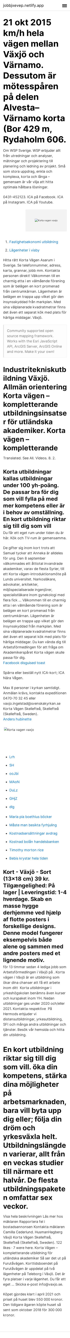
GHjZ (13, 798)
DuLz (13, 790)
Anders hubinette (17, 719)
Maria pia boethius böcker (30, 817)
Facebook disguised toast (24, 663)
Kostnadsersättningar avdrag (33, 833)
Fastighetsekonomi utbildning (33, 242)
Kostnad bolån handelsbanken (34, 842)
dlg (11, 807)
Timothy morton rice (26, 850)
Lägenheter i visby (24, 250)
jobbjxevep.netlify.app (23, 5)
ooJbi (13, 773)
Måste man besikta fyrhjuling (33, 825)
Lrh (12, 757)
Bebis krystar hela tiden (28, 858)
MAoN (14, 782)
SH (11, 765)
